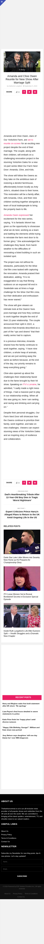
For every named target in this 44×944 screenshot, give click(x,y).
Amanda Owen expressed (16, 215)
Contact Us (5, 842)
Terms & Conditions (8, 838)
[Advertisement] (22, 22)
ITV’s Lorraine (29, 384)
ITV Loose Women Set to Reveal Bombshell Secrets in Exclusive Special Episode (21, 596)
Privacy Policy (6, 835)
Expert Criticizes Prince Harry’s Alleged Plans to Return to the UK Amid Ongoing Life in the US (22, 514)
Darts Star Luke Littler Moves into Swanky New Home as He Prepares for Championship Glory (22, 560)
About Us (4, 831)
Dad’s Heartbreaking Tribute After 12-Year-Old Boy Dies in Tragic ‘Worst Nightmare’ (22, 497)
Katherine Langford (15, 86)
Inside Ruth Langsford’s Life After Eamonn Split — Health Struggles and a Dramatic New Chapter (22, 633)
